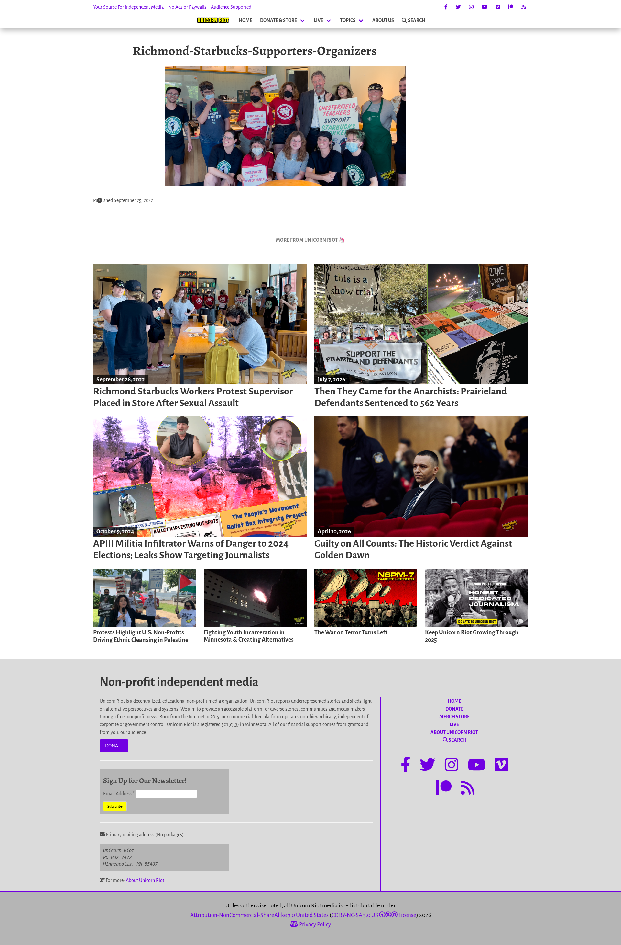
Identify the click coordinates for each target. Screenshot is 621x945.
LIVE (318, 20)
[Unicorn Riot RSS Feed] (523, 7)
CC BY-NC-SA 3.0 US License (374, 915)
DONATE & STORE (278, 20)
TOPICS (347, 20)
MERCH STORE (454, 716)
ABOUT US (383, 20)
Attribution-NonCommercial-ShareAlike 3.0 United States (259, 915)
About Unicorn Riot (145, 880)
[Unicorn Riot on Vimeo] (498, 7)
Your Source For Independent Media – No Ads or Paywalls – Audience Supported (172, 7)
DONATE (114, 745)
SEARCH (416, 20)
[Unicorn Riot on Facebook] (446, 7)
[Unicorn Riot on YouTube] (484, 7)
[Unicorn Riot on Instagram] (471, 7)
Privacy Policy (314, 924)
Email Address (119, 793)
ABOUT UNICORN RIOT (454, 732)
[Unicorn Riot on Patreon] (510, 7)
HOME (245, 20)
